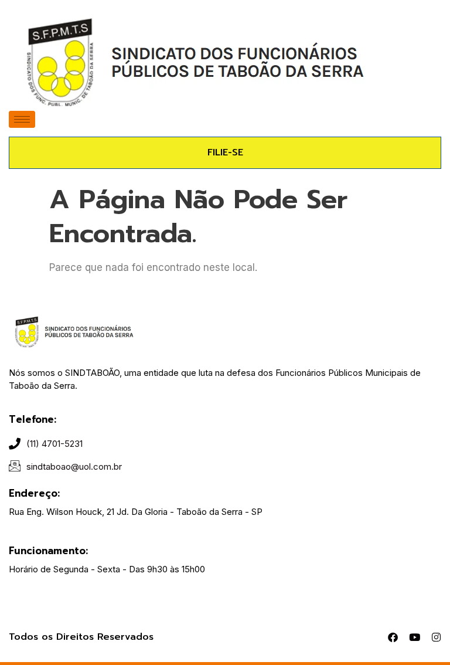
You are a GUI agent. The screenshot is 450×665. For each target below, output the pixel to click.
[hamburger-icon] (22, 119)
